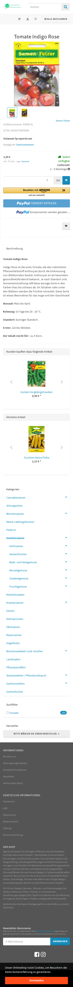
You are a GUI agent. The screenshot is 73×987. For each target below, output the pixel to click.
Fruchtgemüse (18, 586)
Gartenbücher (14, 691)
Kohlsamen (16, 546)
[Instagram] (43, 954)
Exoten (10, 611)
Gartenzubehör (15, 683)
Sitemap (7, 828)
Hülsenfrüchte (18, 554)
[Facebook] (36, 954)
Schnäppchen (14, 505)
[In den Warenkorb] (66, 180)
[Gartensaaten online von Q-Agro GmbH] (12, 6)
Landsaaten (13, 659)
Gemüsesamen (25, 144)
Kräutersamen (15, 602)
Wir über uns (9, 756)
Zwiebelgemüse (18, 578)
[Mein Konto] (28, 19)
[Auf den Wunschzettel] (66, 226)
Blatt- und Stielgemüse (23, 562)
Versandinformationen (15, 769)
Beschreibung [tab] (14, 248)
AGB (5, 808)
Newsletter (8, 776)
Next (62, 382)
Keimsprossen (14, 619)
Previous (11, 382)
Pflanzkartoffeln (16, 667)
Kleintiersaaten (15, 594)
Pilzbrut (11, 530)
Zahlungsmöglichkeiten (15, 763)
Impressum (9, 801)
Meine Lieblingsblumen (20, 522)
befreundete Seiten (13, 783)
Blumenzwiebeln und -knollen (24, 651)
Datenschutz (9, 814)
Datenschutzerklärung (45, 931)
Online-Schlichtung (13, 834)
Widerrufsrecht (10, 821)
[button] (36, 192)
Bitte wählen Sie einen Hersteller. (36, 733)
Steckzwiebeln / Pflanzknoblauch (26, 675)
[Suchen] (65, 7)
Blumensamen (15, 514)
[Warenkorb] (19, 19)
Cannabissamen (16, 497)
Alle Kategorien (56, 18)
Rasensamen (14, 635)
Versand (25, 161)
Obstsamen (13, 627)
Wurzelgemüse (18, 570)
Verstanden (36, 980)
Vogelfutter (13, 643)
